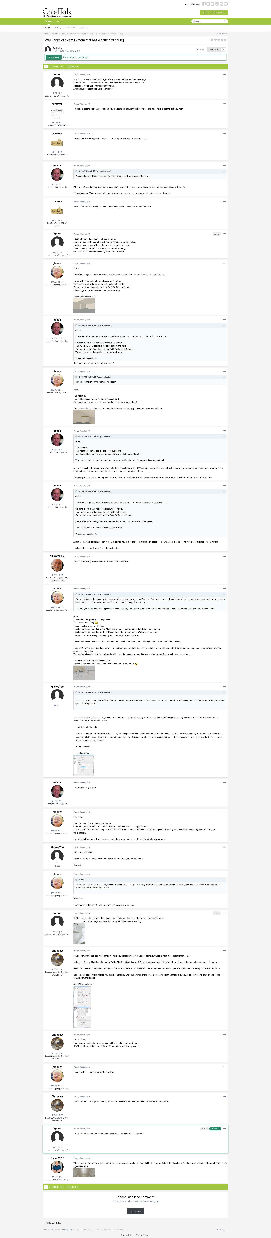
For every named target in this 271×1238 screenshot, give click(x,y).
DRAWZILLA (57, 556)
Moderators (84, 27)
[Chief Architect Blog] (226, 3)
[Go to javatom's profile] (57, 142)
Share (201, 49)
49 (61, 575)
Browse (49, 21)
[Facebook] (204, 3)
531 (56, 1176)
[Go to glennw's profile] (57, 272)
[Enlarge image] (96, 622)
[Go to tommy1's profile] (57, 113)
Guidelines (70, 27)
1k (55, 152)
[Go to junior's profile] (48, 49)
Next (55, 66)
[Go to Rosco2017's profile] (57, 1167)
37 (56, 93)
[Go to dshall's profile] (57, 174)
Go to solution (53, 57)
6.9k (55, 184)
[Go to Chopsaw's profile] (57, 959)
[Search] (225, 21)
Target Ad (108, 88)
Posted (81, 74)
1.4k (56, 122)
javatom (57, 133)
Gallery (58, 27)
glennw (57, 263)
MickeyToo (57, 686)
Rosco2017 (57, 1158)
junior (58, 47)
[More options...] (225, 74)
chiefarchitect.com (192, 4)
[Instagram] (212, 3)
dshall (57, 165)
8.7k (55, 575)
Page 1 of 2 (72, 66)
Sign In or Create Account (213, 12)
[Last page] (62, 66)
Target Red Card (94, 88)
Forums (46, 27)
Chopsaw (57, 950)
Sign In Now (135, 1211)
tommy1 (57, 104)
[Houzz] (221, 3)
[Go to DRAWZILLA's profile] (57, 565)
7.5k (55, 969)
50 (61, 184)
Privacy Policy (142, 1235)
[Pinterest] (217, 3)
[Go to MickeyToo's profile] (57, 695)
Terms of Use (127, 1235)
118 (61, 282)
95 (61, 969)
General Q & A (73, 50)
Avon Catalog (79, 88)
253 (58, 705)
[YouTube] (208, 3)
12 (61, 152)
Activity (60, 21)
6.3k (55, 282)
